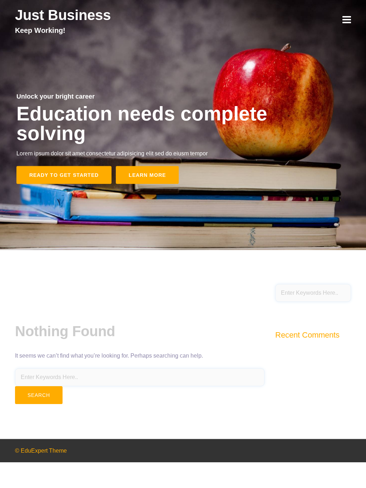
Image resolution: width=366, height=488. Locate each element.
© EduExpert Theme (41, 451)
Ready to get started (64, 175)
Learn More (147, 175)
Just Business (63, 15)
